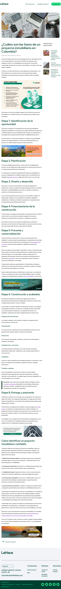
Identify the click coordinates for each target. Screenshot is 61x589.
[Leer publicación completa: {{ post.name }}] (46, 72)
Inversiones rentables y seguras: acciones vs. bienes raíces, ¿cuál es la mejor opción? (55, 55)
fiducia (12, 258)
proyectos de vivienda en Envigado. (22, 515)
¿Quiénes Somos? (43, 4)
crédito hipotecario (10, 384)
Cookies (17, 584)
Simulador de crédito (45, 575)
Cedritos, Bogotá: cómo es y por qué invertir (56, 64)
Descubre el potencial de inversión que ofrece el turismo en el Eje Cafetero (55, 73)
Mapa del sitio (5, 586)
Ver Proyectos (30, 4)
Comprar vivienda (10, 542)
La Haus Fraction (55, 570)
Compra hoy (56, 4)
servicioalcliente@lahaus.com (12, 575)
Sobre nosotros (31, 569)
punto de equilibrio (29, 276)
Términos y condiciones (7, 584)
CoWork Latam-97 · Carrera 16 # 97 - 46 (11, 571)
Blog (28, 572)
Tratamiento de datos (27, 584)
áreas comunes (13, 177)
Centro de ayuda (44, 570)
